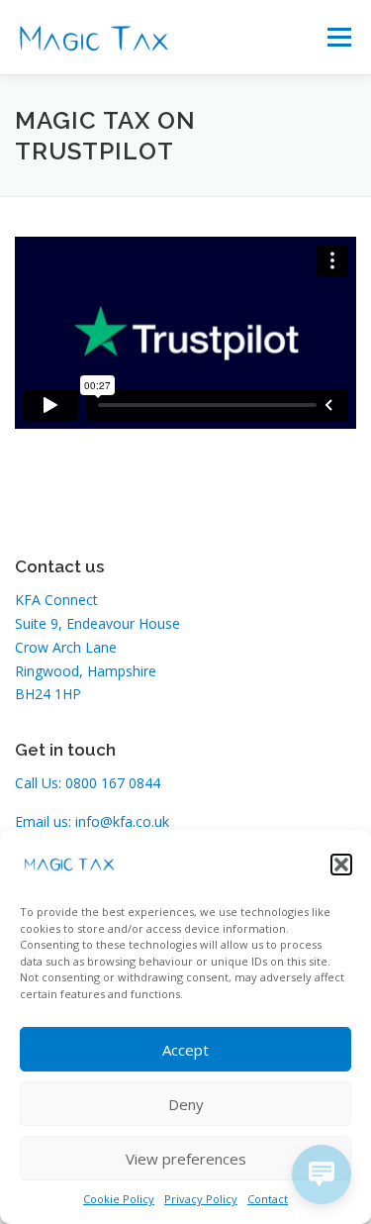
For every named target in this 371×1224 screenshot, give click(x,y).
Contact (267, 1198)
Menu (339, 37)
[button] (341, 864)
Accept (185, 1050)
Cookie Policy (118, 1198)
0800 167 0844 (112, 782)
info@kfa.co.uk (122, 821)
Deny (186, 1104)
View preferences (186, 1159)
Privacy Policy (200, 1198)
